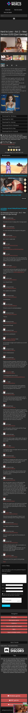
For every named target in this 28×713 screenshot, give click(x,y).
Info (7, 65)
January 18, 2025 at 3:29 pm (10, 314)
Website (4, 591)
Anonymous (8, 371)
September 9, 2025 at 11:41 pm (10, 514)
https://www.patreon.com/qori (8, 144)
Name (3, 585)
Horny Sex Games (8, 12)
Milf (10, 138)
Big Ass (6, 135)
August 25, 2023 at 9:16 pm (9, 236)
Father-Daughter (23, 136)
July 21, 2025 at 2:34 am (9, 501)
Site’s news (14, 617)
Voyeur (19, 139)
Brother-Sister (16, 135)
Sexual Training (17, 669)
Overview (3, 65)
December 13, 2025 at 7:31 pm (10, 556)
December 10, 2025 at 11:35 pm (10, 524)
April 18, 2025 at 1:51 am (9, 394)
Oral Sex (20, 668)
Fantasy (24, 663)
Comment (4, 573)
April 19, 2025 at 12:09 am (9, 407)
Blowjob (10, 660)
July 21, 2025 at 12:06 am (9, 468)
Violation (11, 672)
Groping (18, 665)
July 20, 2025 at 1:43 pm (9, 447)
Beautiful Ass (19, 659)
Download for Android (8, 122)
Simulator (3, 671)
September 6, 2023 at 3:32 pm (10, 255)
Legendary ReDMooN (11, 339)
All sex (5, 659)
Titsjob (20, 671)
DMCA (14, 629)
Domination (18, 662)
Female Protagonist (6, 665)
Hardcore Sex (23, 665)
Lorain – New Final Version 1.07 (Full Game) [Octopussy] (14, 175)
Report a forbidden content (14, 632)
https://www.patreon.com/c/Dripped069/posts (14, 377)
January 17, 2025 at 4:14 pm (9, 288)
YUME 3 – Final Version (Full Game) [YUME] (11, 195)
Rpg (2, 669)
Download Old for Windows (10, 125)
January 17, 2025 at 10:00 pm (10, 305)
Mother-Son (14, 138)
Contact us (13, 623)
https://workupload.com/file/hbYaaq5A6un (13, 249)
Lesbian (13, 666)
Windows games (14, 696)
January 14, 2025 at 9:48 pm (10, 279)
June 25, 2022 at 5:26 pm (9, 219)
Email (3, 588)
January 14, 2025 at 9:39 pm (10, 267)
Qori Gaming (20, 138)
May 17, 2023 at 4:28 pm (9, 228)
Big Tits (10, 135)
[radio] (8, 150)
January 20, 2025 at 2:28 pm (10, 331)
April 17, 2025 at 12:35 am (9, 359)
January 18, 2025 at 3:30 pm (10, 323)
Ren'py (25, 138)
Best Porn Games (18, 9)
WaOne (7, 512)
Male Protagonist (5, 138)
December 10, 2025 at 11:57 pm (10, 532)
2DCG (2, 659)
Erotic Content (9, 136)
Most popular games (14, 620)
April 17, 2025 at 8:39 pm (9, 383)
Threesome (15, 671)
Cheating (22, 660)
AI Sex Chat (7, 9)
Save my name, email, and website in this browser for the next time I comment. (12, 594)
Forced (13, 665)
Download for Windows (9, 116)
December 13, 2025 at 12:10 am (10, 542)
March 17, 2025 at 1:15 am (9, 340)
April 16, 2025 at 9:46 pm (9, 350)
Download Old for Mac (9, 128)
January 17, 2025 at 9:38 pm (10, 297)
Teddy (7, 445)
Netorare (15, 668)
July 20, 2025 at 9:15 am (9, 435)
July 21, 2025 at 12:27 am (9, 480)
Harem (3, 666)
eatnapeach (8, 555)
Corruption (6, 662)
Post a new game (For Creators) (14, 626)
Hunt (7, 382)
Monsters (4, 668)
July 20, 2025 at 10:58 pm (9, 457)
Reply (4, 224)
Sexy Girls (8, 139)
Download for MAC (7, 119)
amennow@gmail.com (19, 272)
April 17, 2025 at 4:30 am (9, 373)
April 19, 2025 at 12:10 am (9, 425)
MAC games (14, 700)
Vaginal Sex (6, 672)
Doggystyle (12, 662)
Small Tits (9, 671)
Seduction (3, 139)
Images (16, 65)
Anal (9, 659)
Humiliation (8, 666)
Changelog (12, 65)
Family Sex (15, 136)
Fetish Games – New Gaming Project (9, 645)
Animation (13, 659)
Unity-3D (24, 671)
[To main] (14, 3)
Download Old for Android (10, 131)
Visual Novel (14, 139)
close (24, 703)
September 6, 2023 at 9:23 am (10, 245)
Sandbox (5, 669)
